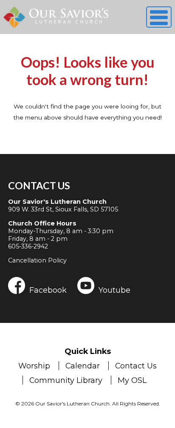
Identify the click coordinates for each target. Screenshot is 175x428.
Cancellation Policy (37, 260)
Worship (34, 365)
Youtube (114, 289)
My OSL (132, 380)
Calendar (82, 365)
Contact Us (39, 185)
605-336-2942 (28, 246)
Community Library (65, 380)
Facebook (48, 289)
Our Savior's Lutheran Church (57, 201)
